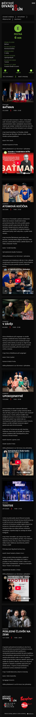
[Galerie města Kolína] (9, 705)
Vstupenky (21, 17)
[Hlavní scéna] (9, 698)
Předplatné (7, 19)
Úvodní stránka (8, 17)
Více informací (8, 76)
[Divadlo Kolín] (12, 7)
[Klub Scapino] (26, 699)
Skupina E (17, 19)
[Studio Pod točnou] (26, 705)
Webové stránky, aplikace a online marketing (15, 713)
